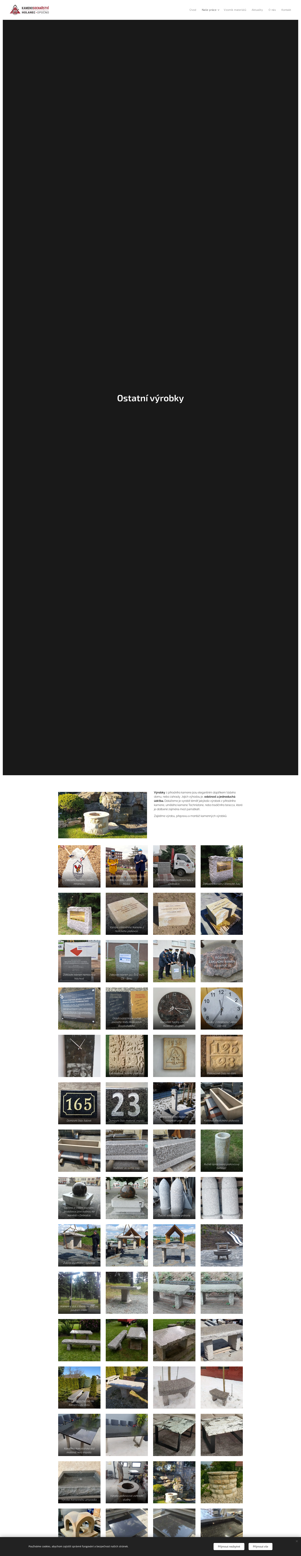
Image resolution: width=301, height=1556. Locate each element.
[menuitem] (194, 10)
